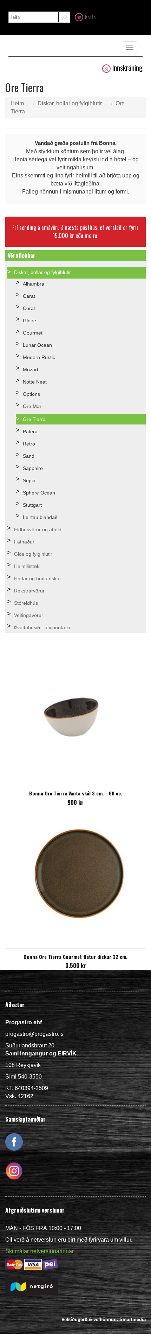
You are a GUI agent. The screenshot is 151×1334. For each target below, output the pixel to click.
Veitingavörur (28, 615)
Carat (29, 296)
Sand (28, 456)
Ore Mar (32, 406)
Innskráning (127, 68)
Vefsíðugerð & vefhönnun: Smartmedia (103, 1319)
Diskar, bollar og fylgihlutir (70, 103)
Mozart (30, 369)
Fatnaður (24, 542)
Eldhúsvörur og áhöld (37, 529)
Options (31, 394)
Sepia (29, 480)
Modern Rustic (39, 357)
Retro (29, 444)
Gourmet (32, 333)
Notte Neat (35, 382)
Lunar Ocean (37, 345)
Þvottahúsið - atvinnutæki (42, 627)
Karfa (90, 17)
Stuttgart (32, 505)
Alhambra (33, 284)
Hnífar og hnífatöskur (37, 578)
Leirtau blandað (40, 517)
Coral (29, 308)
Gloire (29, 320)
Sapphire (33, 468)
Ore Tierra (34, 419)
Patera (30, 431)
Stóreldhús (26, 603)
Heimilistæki (27, 566)
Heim (17, 103)
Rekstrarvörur (29, 591)
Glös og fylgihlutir (33, 554)
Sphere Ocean (39, 493)
